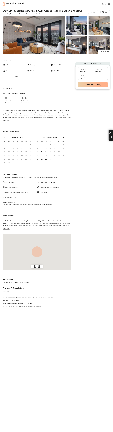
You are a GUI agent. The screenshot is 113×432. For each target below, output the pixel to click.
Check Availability (93, 84)
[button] (46, 144)
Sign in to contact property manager (42, 297)
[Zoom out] (39, 266)
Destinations (10, 306)
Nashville (32, 306)
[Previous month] (4, 137)
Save (106, 12)
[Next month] (63, 137)
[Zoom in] (34, 266)
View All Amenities (17, 77)
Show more (6, 120)
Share (95, 12)
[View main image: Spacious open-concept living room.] (34, 35)
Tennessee (26, 306)
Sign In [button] (103, 4)
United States (18, 306)
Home (4, 306)
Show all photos (104, 52)
